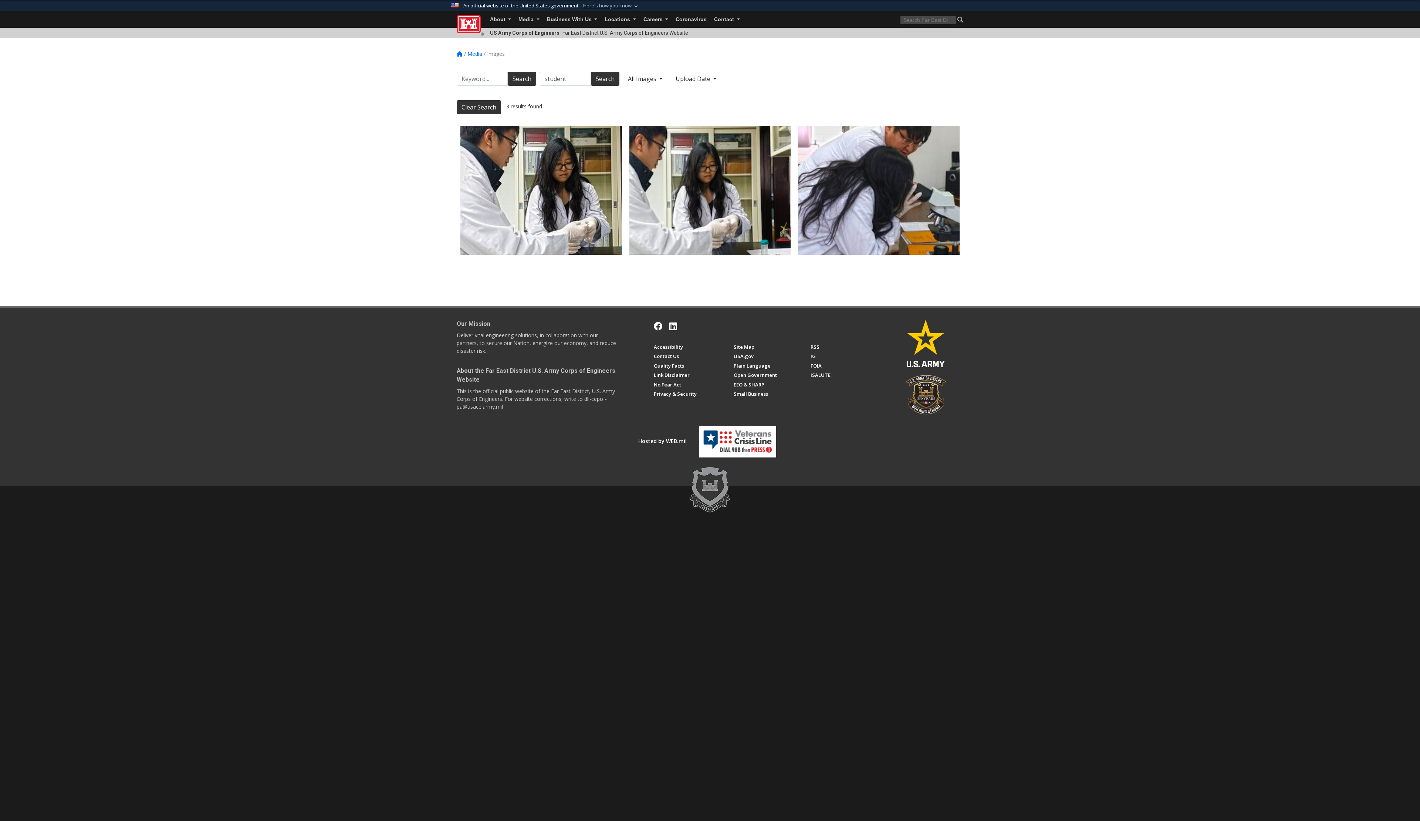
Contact (725, 19)
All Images (643, 79)
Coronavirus (691, 19)
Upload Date (694, 79)
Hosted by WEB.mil (662, 441)
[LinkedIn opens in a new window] (673, 326)
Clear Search (479, 107)
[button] (611, 6)
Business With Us (570, 19)
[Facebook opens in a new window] (658, 326)
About (498, 19)
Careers (653, 19)
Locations (618, 19)
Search (522, 79)
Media (526, 19)
